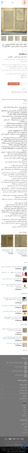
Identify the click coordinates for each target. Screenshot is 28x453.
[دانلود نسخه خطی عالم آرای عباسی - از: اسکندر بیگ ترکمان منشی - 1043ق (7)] (7, 241)
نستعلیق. (22, 136)
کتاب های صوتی (23, 390)
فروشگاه (25, 427)
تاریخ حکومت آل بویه (19, 375)
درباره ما (25, 430)
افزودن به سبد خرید (13, 84)
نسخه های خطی (20, 42)
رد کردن (4, 452)
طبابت (24, 411)
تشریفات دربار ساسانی (19, 367)
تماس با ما (25, 433)
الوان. (21, 77)
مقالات (12, 442)
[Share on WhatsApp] (25, 92)
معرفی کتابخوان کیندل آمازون (17, 371)
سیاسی (24, 409)
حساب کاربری (24, 424)
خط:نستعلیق (24, 76)
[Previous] (24, 21)
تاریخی (14, 42)
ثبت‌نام (9, 442)
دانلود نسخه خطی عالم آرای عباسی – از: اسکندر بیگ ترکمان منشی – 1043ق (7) (7, 251)
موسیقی (24, 415)
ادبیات (24, 401)
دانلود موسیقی (23, 388)
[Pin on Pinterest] (15, 92)
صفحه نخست (22, 441)
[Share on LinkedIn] (12, 92)
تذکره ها (24, 405)
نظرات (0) (25, 104)
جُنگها (25, 407)
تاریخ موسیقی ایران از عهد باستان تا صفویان (14, 362)
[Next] (2, 21)
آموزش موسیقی (23, 385)
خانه (26, 42)
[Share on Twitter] (20, 92)
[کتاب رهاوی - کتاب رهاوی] (21, 2)
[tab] (14, 100)
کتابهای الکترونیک (23, 393)
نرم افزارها (25, 396)
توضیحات (25, 101)
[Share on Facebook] (23, 92)
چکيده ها (7, 139)
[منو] (12, 2)
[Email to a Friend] (18, 92)
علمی (25, 413)
